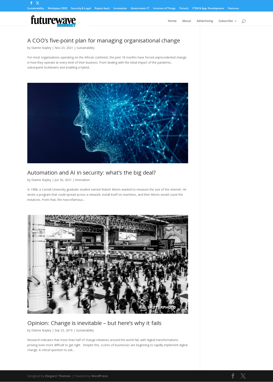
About (186, 21)
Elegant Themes (58, 376)
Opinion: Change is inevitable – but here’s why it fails (94, 323)
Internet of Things (164, 8)
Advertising (205, 21)
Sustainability (35, 8)
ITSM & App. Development (208, 8)
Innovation (120, 8)
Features (233, 8)
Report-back (102, 8)
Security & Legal (81, 8)
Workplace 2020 (57, 8)
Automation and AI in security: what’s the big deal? (91, 172)
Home (172, 21)
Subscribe (226, 21)
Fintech (184, 8)
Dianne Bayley (41, 48)
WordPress (99, 376)
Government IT (140, 8)
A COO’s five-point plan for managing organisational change (103, 40)
